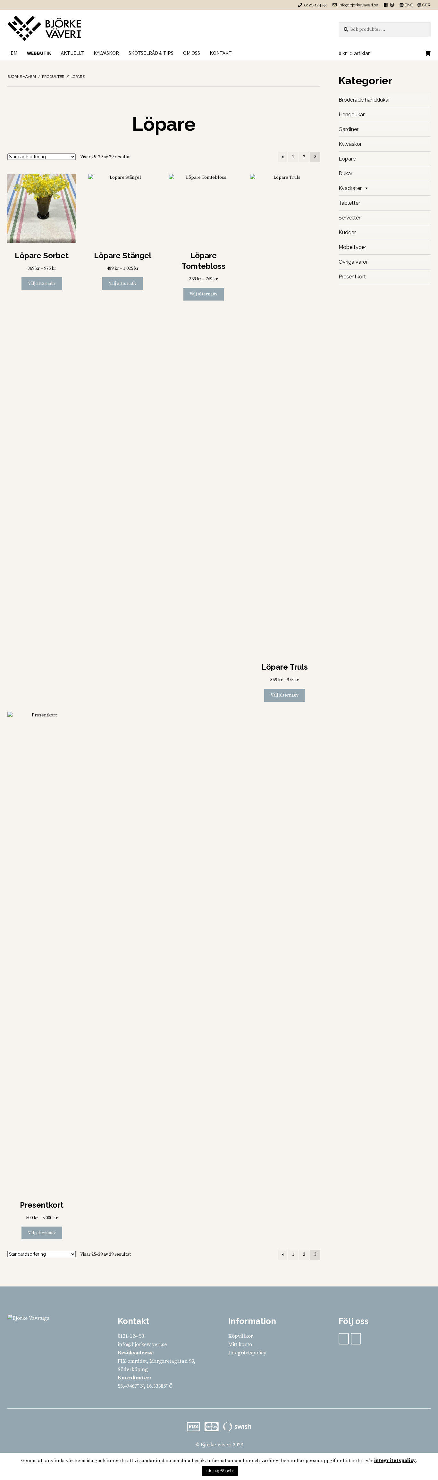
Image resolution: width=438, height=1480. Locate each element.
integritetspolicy (395, 1461)
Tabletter (349, 203)
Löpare (347, 159)
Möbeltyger (352, 247)
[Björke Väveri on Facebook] (344, 1338)
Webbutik (39, 53)
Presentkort (352, 277)
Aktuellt (72, 53)
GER (426, 5)
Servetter (349, 218)
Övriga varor (353, 262)
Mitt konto (240, 1344)
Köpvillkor (240, 1336)
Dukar (345, 173)
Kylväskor (106, 53)
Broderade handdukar (364, 100)
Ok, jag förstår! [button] (220, 1471)
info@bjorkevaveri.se (358, 5)
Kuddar (347, 232)
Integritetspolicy (247, 1353)
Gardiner (348, 129)
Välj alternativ (42, 283)
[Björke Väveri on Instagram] (356, 1338)
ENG (408, 5)
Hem (12, 53)
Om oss (191, 53)
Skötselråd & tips (151, 53)
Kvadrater (350, 188)
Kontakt (221, 53)
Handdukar (352, 115)
